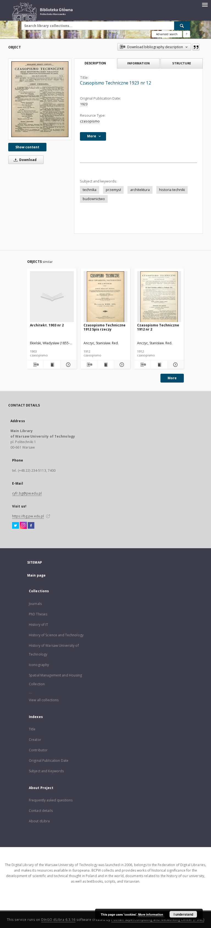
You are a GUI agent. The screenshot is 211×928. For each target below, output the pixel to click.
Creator (35, 739)
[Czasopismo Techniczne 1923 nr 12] (39, 99)
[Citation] (195, 47)
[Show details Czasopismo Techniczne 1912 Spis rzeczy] (121, 364)
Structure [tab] (181, 63)
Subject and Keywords (46, 771)
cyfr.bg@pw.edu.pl (27, 493)
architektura (140, 189)
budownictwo (94, 198)
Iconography (39, 664)
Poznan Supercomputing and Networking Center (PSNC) (157, 919)
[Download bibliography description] (35, 364)
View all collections (44, 700)
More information (150, 914)
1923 (84, 104)
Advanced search (166, 34)
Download (27, 159)
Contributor (38, 750)
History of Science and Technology (56, 635)
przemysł (113, 189)
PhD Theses (38, 614)
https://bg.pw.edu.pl (28, 516)
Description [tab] (95, 63)
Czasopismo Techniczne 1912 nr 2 (158, 327)
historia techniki (172, 189)
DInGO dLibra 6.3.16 (58, 919)
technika (89, 189)
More (172, 378)
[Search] (182, 25)
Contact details (41, 810)
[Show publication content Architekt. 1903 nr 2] (52, 364)
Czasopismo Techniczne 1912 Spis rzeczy (105, 327)
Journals (35, 603)
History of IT (38, 624)
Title (32, 729)
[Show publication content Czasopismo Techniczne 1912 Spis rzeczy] (105, 364)
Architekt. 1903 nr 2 (47, 325)
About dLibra (39, 821)
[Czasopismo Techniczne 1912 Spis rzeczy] (105, 296)
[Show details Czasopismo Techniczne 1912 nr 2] (175, 364)
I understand (183, 914)
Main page (36, 575)
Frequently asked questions (51, 800)
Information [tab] (138, 63)
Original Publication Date (48, 760)
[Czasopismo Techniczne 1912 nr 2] (159, 296)
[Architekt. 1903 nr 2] (52, 296)
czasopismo (90, 121)
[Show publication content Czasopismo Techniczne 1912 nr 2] (159, 364)
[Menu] (205, 4)
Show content (27, 147)
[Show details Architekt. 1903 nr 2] (68, 364)
